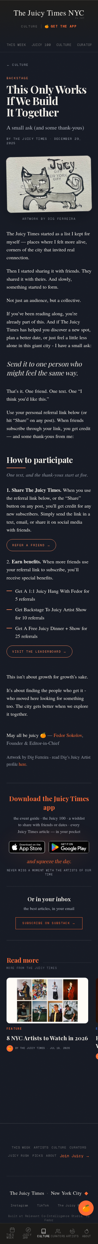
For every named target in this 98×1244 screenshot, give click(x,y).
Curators (85, 45)
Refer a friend (31, 545)
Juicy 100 (41, 45)
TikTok (43, 1205)
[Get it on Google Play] (69, 847)
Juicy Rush (18, 1155)
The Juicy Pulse (72, 1205)
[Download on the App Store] (27, 847)
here (22, 764)
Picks (37, 1155)
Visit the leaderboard (39, 651)
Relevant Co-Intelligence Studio (53, 1216)
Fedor (49, 1220)
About (51, 1155)
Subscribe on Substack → (48, 923)
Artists (41, 1147)
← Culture (18, 65)
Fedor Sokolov (68, 735)
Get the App (61, 26)
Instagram (19, 1205)
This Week (16, 45)
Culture (64, 45)
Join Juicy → (75, 1155)
